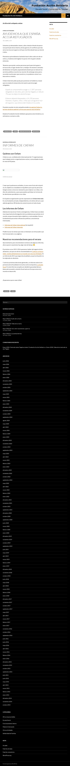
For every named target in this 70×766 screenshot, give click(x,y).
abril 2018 (6, 586)
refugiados (36, 131)
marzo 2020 (6, 526)
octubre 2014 (6, 705)
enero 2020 (6, 533)
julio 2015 (5, 675)
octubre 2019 (6, 543)
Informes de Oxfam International (15, 225)
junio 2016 (6, 642)
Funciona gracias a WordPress (10, 763)
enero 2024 (6, 437)
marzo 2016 (6, 652)
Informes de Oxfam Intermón (14, 227)
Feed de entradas (54, 32)
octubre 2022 (6, 476)
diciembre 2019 (7, 536)
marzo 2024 (6, 430)
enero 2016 (6, 658)
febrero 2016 (6, 655)
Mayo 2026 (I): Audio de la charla (12, 318)
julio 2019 (5, 549)
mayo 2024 (6, 424)
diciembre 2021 (7, 500)
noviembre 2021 (7, 503)
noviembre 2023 (7, 443)
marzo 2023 (6, 460)
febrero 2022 (6, 493)
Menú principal (68, 15)
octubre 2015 (6, 668)
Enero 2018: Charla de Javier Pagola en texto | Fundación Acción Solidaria (23, 347)
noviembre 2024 (7, 410)
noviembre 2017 (7, 602)
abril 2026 (6, 367)
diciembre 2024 (7, 407)
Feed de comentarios (55, 35)
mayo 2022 (6, 483)
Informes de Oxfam (18, 145)
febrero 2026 (6, 374)
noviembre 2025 (7, 384)
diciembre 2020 (7, 513)
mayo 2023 (6, 453)
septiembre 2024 (7, 417)
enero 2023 (6, 467)
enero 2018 (6, 596)
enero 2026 (6, 377)
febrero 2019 (6, 562)
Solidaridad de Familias (9, 733)
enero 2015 (6, 695)
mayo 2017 (6, 612)
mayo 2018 (6, 582)
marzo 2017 (6, 619)
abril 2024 (6, 427)
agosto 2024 (6, 420)
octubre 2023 (6, 447)
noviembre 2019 (7, 539)
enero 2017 (6, 625)
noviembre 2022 (7, 473)
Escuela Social (7, 720)
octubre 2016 (6, 632)
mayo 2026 (6, 364)
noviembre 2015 (7, 665)
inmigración (7, 131)
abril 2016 (6, 648)
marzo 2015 (6, 688)
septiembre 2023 (7, 450)
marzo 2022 (6, 490)
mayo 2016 (6, 645)
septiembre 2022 (7, 480)
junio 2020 (6, 523)
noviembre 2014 (7, 701)
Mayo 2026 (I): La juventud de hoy (12, 333)
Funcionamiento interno (9, 723)
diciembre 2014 (7, 698)
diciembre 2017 (7, 599)
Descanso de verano (8, 314)
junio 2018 (6, 579)
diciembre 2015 (7, 662)
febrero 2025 (6, 400)
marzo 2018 (6, 589)
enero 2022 (6, 496)
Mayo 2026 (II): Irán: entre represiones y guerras (16, 328)
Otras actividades (8, 30)
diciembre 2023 (7, 440)
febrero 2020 (6, 529)
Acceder (51, 28)
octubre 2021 (6, 506)
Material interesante (9, 142)
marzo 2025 (6, 397)
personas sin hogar (25, 131)
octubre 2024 (6, 414)
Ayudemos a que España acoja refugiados (21, 35)
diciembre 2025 (7, 381)
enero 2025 (6, 404)
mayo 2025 (6, 394)
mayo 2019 (6, 553)
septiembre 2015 (7, 672)
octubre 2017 (6, 605)
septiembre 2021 (7, 510)
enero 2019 (6, 566)
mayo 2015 (6, 682)
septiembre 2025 (7, 390)
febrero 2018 (6, 592)
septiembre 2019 (7, 546)
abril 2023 (6, 457)
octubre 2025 (6, 387)
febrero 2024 (6, 433)
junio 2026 (6, 361)
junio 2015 (6, 678)
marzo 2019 (6, 559)
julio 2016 (5, 639)
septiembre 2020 (7, 519)
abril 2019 (6, 556)
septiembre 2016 (7, 635)
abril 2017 (6, 615)
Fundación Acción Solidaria (12, 16)
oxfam (15, 131)
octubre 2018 (6, 576)
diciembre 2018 (7, 569)
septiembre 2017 (7, 609)
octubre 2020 (6, 516)
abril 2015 (6, 685)
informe (6, 291)
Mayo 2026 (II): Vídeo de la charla (12, 323)
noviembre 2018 (7, 572)
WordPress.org (53, 38)
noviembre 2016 (7, 629)
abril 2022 (6, 486)
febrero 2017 (6, 622)
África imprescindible (9, 717)
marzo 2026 (6, 371)
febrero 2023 (6, 463)
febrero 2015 (6, 691)
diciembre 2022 (7, 470)
